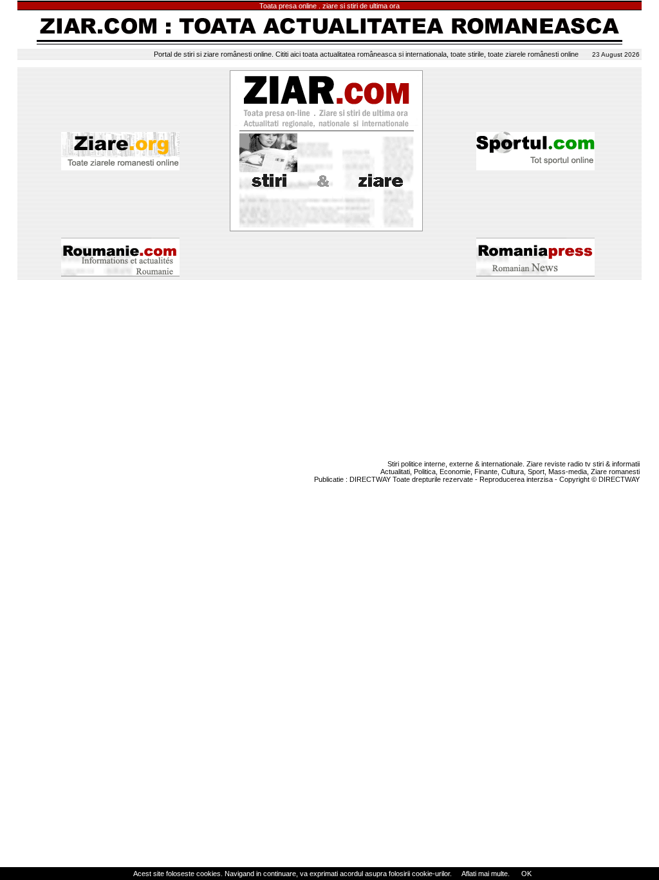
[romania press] (535, 274)
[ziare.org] (120, 167)
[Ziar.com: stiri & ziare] (326, 148)
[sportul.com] (535, 167)
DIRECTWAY (370, 479)
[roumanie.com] (120, 277)
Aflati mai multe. (485, 873)
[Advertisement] (329, 367)
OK (525, 873)
